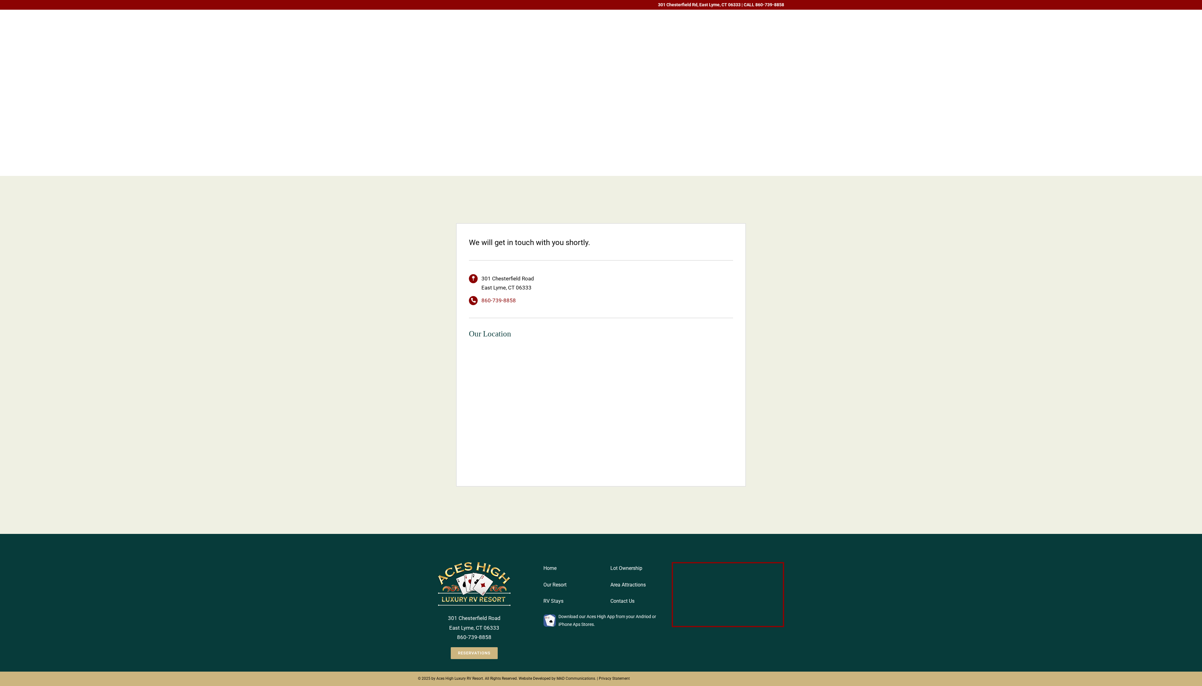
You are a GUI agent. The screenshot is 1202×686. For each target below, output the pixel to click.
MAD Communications (576, 678)
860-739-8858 (769, 4)
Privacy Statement (614, 678)
